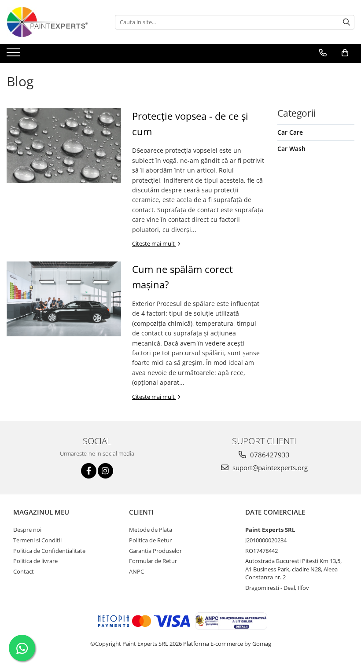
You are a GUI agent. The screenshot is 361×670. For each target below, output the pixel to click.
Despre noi (27, 530)
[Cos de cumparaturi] (344, 53)
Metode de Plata (150, 530)
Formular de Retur (153, 561)
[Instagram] (105, 471)
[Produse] (14, 55)
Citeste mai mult (154, 243)
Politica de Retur (150, 540)
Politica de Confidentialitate (49, 551)
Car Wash (291, 148)
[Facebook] (88, 471)
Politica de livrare (35, 561)
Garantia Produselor (155, 551)
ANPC (136, 571)
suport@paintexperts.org (269, 467)
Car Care (290, 132)
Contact (23, 571)
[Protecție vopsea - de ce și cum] (64, 145)
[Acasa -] (51, 22)
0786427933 (269, 454)
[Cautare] (346, 22)
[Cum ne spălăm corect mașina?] (64, 298)
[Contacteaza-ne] (323, 53)
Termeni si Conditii (37, 540)
